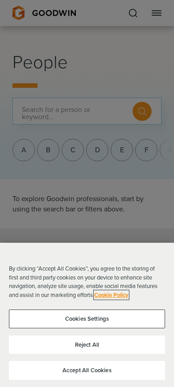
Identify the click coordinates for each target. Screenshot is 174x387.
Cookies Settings (87, 318)
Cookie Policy (111, 295)
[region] (87, 315)
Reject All (87, 344)
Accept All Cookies (86, 370)
